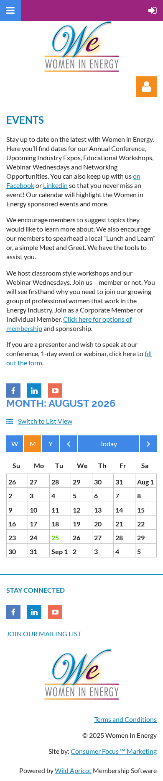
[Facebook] (13, 390)
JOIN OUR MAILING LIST (43, 634)
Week (14, 443)
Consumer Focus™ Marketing (114, 751)
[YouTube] (55, 390)
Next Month (148, 446)
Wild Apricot (73, 770)
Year (50, 443)
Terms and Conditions (125, 719)
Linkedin (55, 185)
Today (108, 443)
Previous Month (68, 446)
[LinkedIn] (34, 390)
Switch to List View (45, 421)
